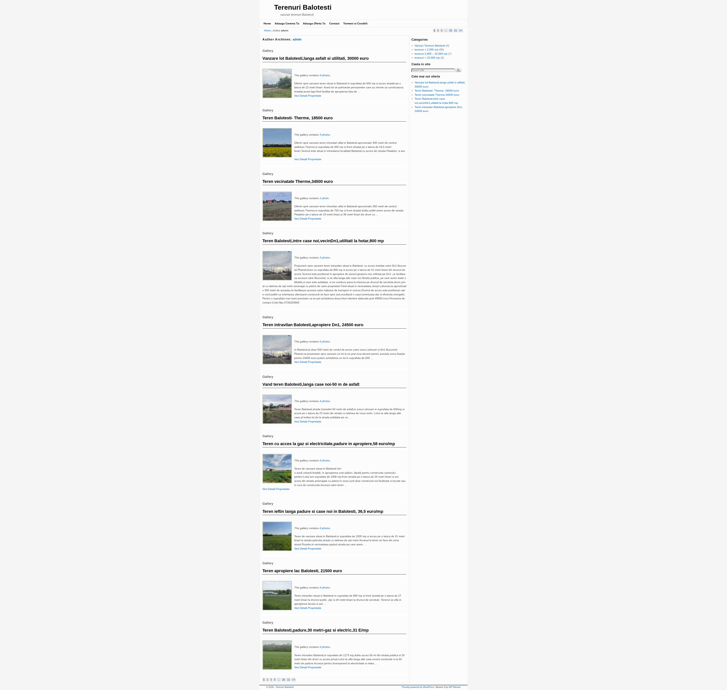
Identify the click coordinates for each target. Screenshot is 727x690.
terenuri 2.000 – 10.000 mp (431, 53)
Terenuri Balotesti (303, 7)
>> (460, 30)
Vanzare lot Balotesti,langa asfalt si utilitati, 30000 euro (315, 58)
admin (297, 39)
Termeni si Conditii (355, 23)
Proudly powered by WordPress (418, 687)
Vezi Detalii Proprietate (307, 95)
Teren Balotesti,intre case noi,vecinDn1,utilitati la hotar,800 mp (323, 240)
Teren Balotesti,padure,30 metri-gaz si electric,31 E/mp (315, 630)
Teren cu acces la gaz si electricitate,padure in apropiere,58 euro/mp (328, 443)
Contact (334, 23)
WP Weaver (455, 687)
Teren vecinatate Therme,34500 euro (297, 181)
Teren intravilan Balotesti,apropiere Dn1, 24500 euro (312, 324)
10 (450, 30)
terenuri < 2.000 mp (426, 49)
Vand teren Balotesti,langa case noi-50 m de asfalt (310, 384)
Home (267, 23)
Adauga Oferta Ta (314, 23)
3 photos (325, 134)
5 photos (325, 341)
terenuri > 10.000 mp (427, 57)
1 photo (324, 198)
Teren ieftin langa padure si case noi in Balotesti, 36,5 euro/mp (322, 511)
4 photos (325, 75)
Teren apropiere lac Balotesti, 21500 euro (302, 570)
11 (455, 30)
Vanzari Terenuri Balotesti (430, 45)
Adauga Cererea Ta (287, 23)
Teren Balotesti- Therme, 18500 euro (297, 118)
